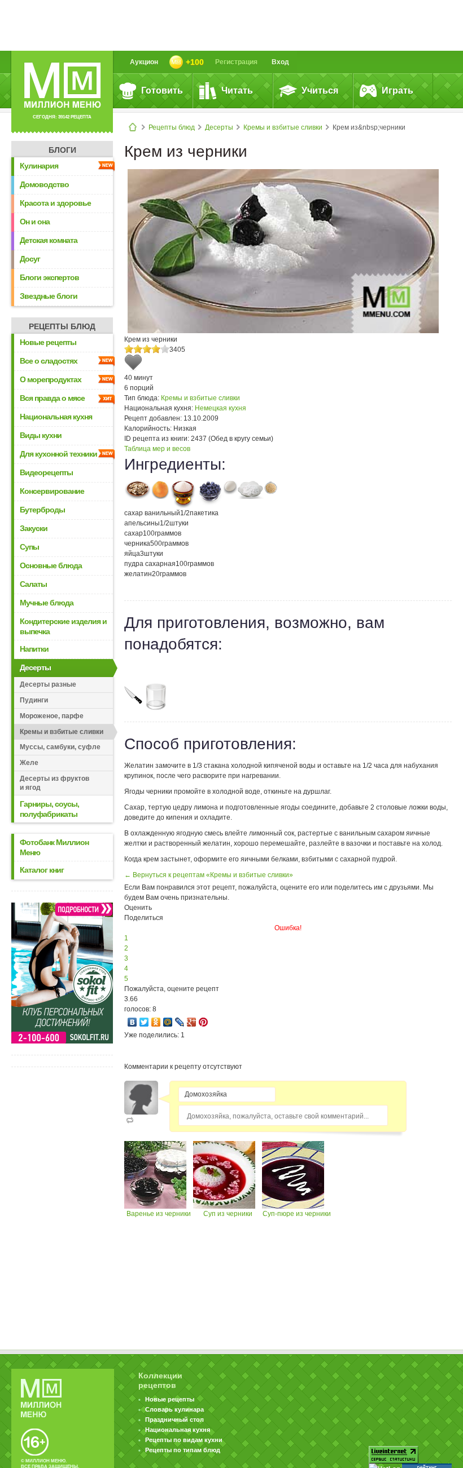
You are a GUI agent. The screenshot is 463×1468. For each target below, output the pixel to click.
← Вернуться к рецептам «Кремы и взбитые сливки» (208, 875)
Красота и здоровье (55, 202)
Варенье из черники (158, 1214)
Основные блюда (51, 565)
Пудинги (34, 700)
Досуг (30, 258)
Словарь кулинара (174, 1409)
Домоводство (44, 184)
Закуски (33, 528)
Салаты (33, 584)
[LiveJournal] (180, 1022)
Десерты (219, 127)
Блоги (62, 149)
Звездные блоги (48, 295)
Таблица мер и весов (157, 449)
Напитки (34, 648)
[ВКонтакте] (132, 1022)
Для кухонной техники (58, 453)
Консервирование (52, 491)
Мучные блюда (46, 602)
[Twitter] (144, 1022)
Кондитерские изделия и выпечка (63, 626)
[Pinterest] (203, 1022)
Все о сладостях (48, 360)
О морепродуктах (50, 379)
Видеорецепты (46, 472)
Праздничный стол (174, 1419)
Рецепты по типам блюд (182, 1450)
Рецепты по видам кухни (183, 1439)
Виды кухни (41, 435)
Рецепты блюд (171, 127)
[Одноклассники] (156, 1022)
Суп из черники (227, 1214)
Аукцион (144, 62)
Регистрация (236, 62)
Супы (29, 546)
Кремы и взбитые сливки (282, 127)
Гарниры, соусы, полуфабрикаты (49, 809)
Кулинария (39, 165)
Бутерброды (42, 509)
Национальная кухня (56, 416)
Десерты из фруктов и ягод (54, 783)
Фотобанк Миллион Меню (54, 847)
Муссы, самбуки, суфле (60, 747)
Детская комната (48, 240)
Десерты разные (48, 684)
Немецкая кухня (220, 408)
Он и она (35, 221)
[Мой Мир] (168, 1022)
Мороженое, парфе (52, 716)
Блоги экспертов (49, 277)
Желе (29, 763)
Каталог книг (42, 869)
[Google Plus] (192, 1022)
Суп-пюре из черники (297, 1214)
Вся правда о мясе (52, 398)
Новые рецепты (48, 342)
